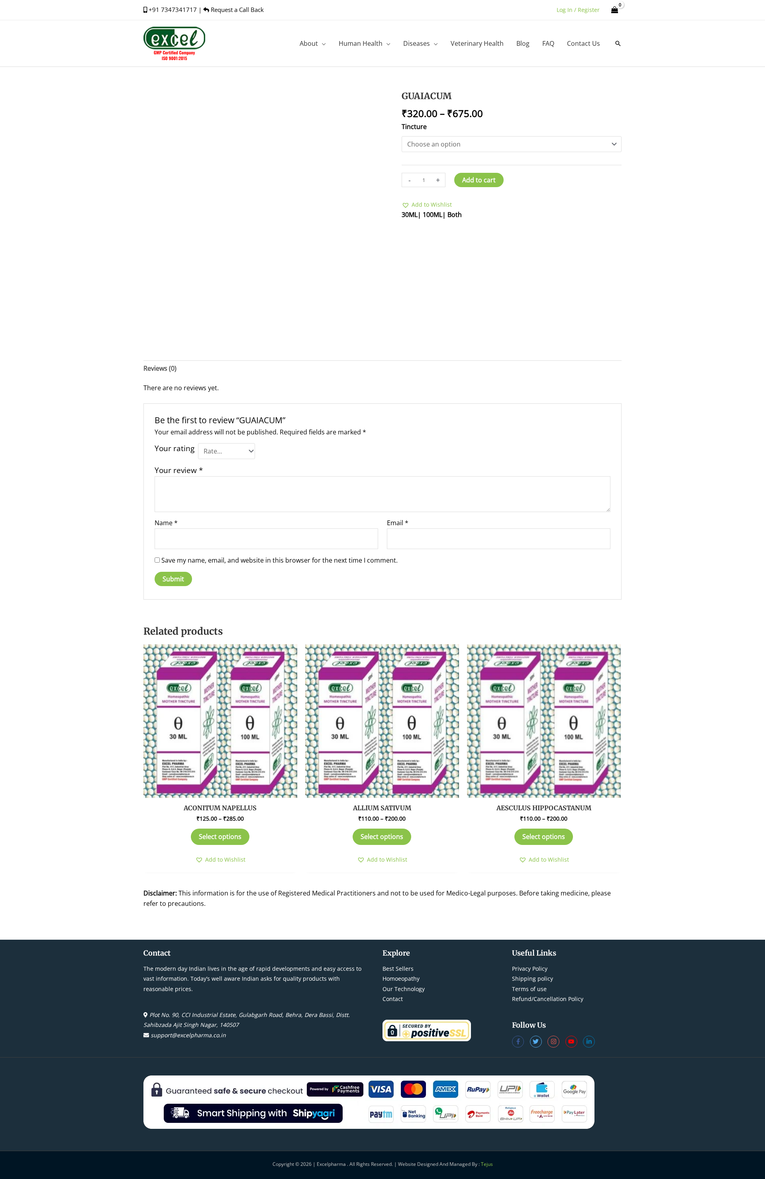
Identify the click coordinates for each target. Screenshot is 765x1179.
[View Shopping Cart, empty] (615, 10)
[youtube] (574, 1042)
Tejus (487, 1164)
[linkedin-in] (590, 1042)
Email (397, 522)
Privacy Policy (529, 968)
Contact (392, 999)
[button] (322, 43)
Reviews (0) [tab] (160, 368)
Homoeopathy (401, 978)
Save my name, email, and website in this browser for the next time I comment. (279, 560)
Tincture (414, 126)
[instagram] (556, 1042)
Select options (220, 836)
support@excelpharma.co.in (188, 1035)
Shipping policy (532, 978)
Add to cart (479, 180)
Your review (179, 470)
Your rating (174, 448)
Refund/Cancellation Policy (547, 999)
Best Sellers (398, 968)
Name (166, 522)
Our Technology (403, 989)
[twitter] (539, 1042)
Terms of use (529, 989)
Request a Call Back (236, 10)
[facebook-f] (521, 1042)
